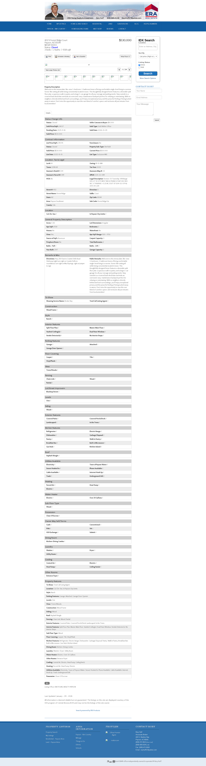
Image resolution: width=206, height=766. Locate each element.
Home (49, 24)
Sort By (141, 53)
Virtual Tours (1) (125, 56)
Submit (157, 120)
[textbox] (148, 46)
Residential (97, 24)
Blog (137, 24)
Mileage (78, 738)
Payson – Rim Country (56, 29)
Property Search (51, 732)
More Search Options (148, 78)
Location (142, 43)
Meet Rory (97, 29)
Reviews (110, 29)
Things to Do (80, 741)
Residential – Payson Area (55, 739)
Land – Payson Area (53, 742)
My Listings (61, 24)
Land (110, 24)
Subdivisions (122, 24)
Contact (122, 29)
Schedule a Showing (63, 56)
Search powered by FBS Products (88, 710)
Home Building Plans (80, 29)
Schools (79, 748)
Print (49, 56)
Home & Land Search (79, 24)
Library (78, 745)
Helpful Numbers (150, 24)
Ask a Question (80, 56)
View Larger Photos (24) (53, 70)
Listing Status (144, 62)
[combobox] (148, 47)
